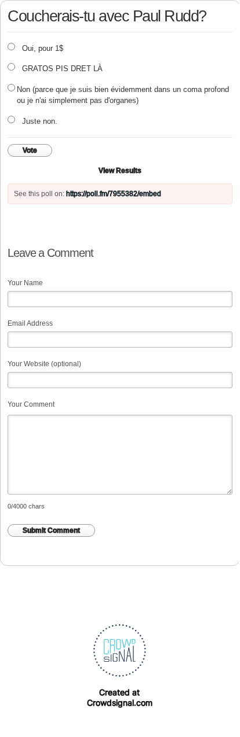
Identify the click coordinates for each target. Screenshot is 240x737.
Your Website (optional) (44, 364)
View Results (120, 171)
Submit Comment (51, 530)
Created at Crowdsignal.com (119, 697)
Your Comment (31, 404)
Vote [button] (30, 150)
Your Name (25, 283)
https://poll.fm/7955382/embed (113, 194)
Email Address (30, 323)
